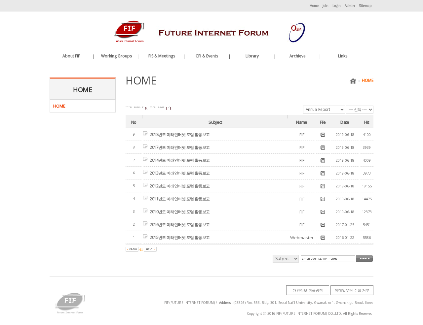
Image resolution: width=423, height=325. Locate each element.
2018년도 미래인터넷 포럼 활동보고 (180, 134)
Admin (350, 5)
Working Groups (116, 56)
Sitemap (365, 5)
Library (252, 56)
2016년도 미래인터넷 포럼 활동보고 (180, 224)
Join (325, 5)
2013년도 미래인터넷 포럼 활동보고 (180, 173)
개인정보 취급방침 (308, 290)
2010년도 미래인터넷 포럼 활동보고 (180, 211)
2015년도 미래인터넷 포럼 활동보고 (180, 237)
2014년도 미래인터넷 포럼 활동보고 (180, 160)
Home (314, 5)
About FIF (71, 56)
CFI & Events (207, 56)
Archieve (297, 56)
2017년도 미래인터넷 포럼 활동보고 (180, 147)
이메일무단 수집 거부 (352, 290)
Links (342, 56)
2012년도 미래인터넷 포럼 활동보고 (180, 186)
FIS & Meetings (161, 56)
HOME (367, 80)
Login (336, 5)
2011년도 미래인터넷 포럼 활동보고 (180, 199)
